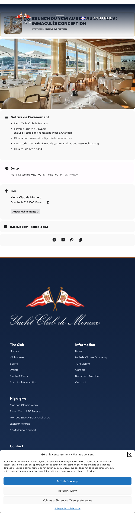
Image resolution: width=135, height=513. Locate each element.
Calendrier (19, 227)
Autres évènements (24, 211)
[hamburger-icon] (60, 17)
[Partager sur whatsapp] (72, 240)
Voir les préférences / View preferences (67, 500)
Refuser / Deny (67, 490)
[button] (129, 454)
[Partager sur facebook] (54, 240)
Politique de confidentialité (68, 508)
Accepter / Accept (68, 481)
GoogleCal (39, 227)
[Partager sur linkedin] (63, 240)
